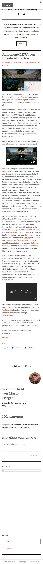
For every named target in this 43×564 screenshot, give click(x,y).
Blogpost (6, 171)
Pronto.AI (5, 65)
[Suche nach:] (21, 541)
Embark (27, 238)
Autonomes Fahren (30, 62)
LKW (39, 62)
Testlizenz (6, 310)
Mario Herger (6, 62)
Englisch (27, 330)
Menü (20, 44)
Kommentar (33, 455)
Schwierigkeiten (9, 315)
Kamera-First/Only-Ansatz (17, 240)
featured (6, 338)
